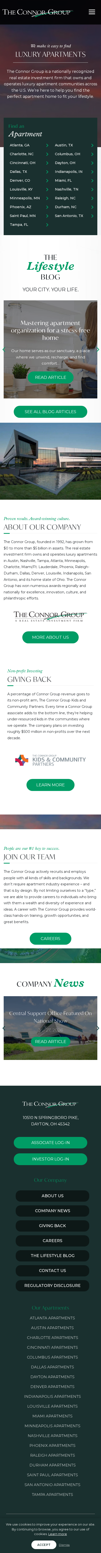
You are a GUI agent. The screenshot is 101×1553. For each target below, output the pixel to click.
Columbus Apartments (52, 1357)
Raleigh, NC (65, 198)
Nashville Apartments (52, 1435)
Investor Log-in (50, 1159)
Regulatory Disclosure (52, 1285)
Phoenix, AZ (20, 207)
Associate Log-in (50, 1142)
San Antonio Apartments (52, 1484)
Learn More (50, 784)
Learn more (57, 1534)
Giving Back (52, 1225)
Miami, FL (63, 180)
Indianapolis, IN (69, 171)
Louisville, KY (21, 189)
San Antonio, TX (69, 216)
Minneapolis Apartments (52, 1426)
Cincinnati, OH (23, 163)
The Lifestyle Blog (53, 1255)
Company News (52, 1211)
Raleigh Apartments (52, 1455)
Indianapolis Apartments (52, 1396)
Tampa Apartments (52, 1494)
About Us (52, 1196)
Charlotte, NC (22, 154)
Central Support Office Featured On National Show (50, 1017)
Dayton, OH (65, 163)
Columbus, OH (67, 154)
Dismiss (64, 1545)
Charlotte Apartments (52, 1337)
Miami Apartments (52, 1416)
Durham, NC (65, 207)
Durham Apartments (52, 1465)
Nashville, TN (66, 189)
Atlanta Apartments (52, 1318)
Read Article (50, 377)
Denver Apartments (52, 1386)
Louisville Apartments (52, 1406)
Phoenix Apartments (52, 1445)
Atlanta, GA (19, 145)
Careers (50, 938)
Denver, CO (20, 180)
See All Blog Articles (50, 411)
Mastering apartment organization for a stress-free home (50, 330)
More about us (50, 637)
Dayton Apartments (52, 1377)
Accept (44, 1545)
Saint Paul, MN (23, 216)
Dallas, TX (18, 171)
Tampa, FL (19, 224)
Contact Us (52, 1270)
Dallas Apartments (52, 1367)
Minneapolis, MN (25, 198)
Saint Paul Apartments (52, 1475)
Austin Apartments (52, 1327)
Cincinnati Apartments (52, 1347)
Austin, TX (64, 145)
